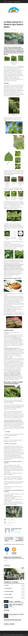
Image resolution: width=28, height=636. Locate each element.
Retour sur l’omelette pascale (19, 539)
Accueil (5, 1)
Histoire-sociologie (14, 574)
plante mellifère (8, 205)
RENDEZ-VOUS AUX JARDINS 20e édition (16, 605)
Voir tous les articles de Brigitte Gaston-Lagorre (16, 532)
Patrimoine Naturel (11, 519)
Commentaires (18, 601)
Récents (6, 601)
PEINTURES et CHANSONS (9, 624)
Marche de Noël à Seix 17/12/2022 (16, 614)
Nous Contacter (17, 1)
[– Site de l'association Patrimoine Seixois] (14, 11)
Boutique (10, 1)
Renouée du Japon (11, 522)
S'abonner (14, 553)
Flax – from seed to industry (9, 539)
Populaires (11, 601)
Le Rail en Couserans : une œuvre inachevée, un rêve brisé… (14, 577)
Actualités (7, 585)
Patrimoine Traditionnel (9, 591)
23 (6, 553)
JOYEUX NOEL (6, 610)
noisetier (14, 479)
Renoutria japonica (8, 524)
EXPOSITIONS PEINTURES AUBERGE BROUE (12, 620)
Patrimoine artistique (9, 597)
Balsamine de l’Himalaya (13, 66)
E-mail (5, 560)
